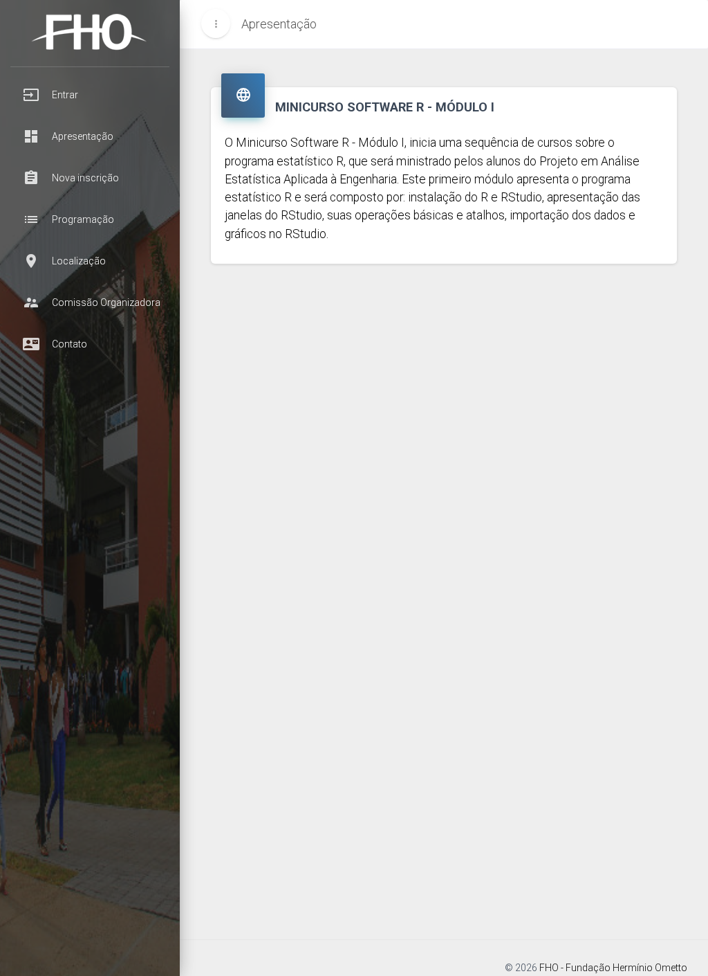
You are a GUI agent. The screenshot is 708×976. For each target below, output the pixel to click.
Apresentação (279, 24)
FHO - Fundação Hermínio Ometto (613, 967)
